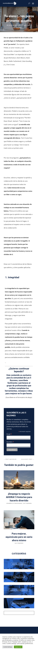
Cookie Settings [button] (7, 647)
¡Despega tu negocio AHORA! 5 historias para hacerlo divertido (19, 497)
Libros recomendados (19, 590)
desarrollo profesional (14, 503)
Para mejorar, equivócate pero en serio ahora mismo (19, 537)
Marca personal (19, 564)
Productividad (19, 577)
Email (9, 434)
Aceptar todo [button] (18, 647)
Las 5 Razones (27, 503)
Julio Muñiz (13, 25)
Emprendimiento (19, 603)
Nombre (10, 442)
